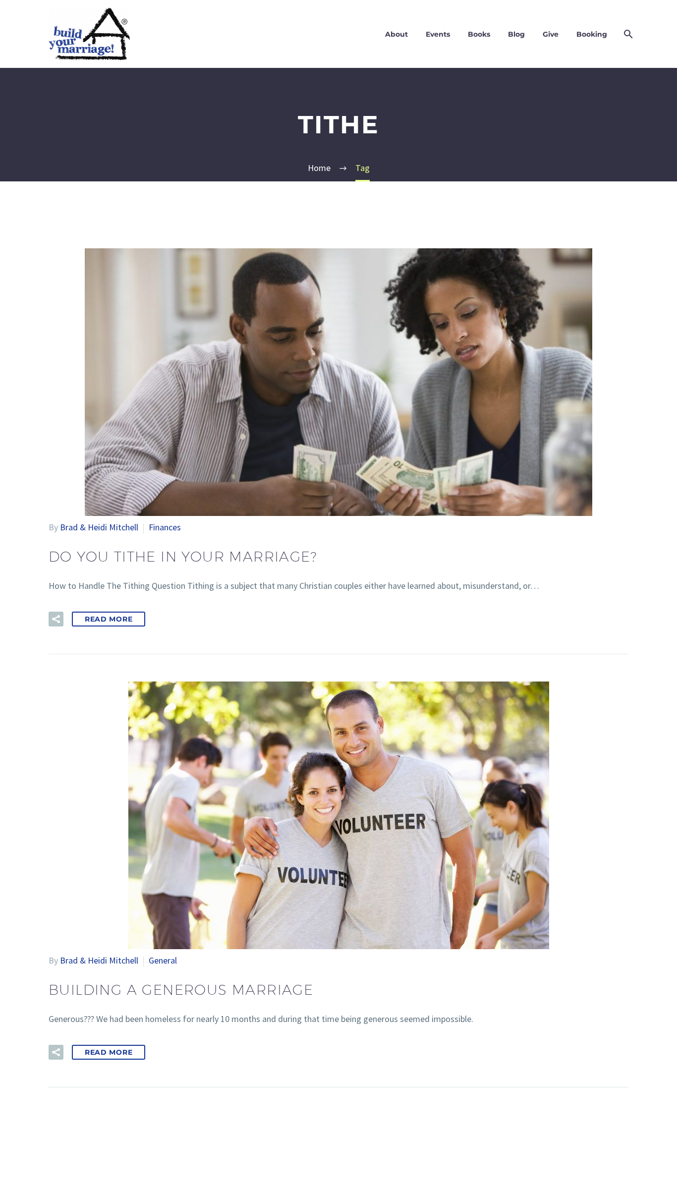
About (396, 34)
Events (438, 34)
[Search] (627, 34)
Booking (591, 34)
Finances (165, 527)
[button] (56, 619)
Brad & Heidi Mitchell (99, 527)
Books (479, 34)
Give (551, 34)
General (163, 960)
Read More (108, 619)
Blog (516, 34)
